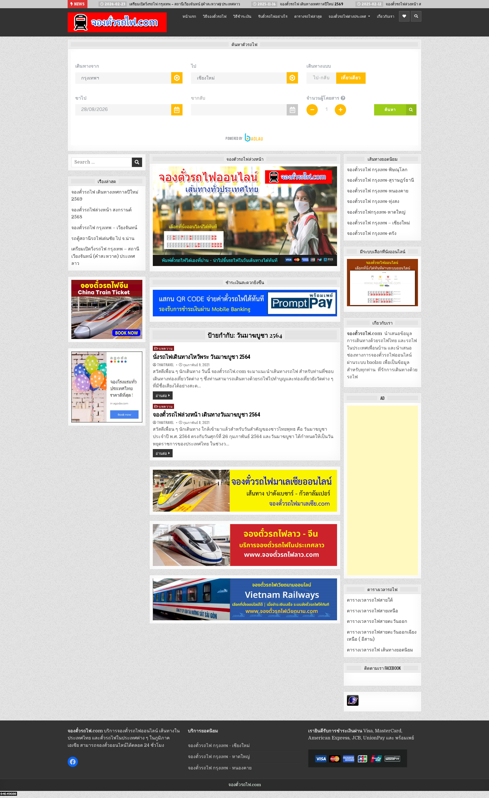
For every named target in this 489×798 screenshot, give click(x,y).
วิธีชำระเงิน (242, 16)
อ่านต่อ (161, 395)
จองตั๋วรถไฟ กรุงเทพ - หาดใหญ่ (219, 756)
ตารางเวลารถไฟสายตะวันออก (377, 621)
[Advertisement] (382, 490)
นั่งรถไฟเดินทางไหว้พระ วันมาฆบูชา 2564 (201, 356)
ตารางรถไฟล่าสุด (308, 16)
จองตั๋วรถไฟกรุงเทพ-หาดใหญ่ (376, 212)
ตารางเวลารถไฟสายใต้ (370, 600)
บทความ (166, 348)
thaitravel (165, 364)
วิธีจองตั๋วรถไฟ (214, 16)
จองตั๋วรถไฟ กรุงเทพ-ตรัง (371, 233)
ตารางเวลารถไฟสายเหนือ (372, 610)
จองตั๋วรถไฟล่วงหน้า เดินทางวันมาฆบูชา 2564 (206, 414)
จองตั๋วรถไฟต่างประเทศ (347, 16)
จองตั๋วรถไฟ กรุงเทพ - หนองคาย (220, 768)
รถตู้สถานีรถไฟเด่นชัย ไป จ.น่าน (102, 238)
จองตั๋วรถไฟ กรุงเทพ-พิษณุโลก (377, 169)
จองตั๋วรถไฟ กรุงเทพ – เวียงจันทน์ (104, 227)
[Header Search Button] (416, 16)
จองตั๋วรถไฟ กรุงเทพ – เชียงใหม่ (378, 223)
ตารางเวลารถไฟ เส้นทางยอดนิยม (380, 650)
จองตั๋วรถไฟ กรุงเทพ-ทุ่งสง (373, 201)
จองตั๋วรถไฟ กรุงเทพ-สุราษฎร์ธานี (380, 180)
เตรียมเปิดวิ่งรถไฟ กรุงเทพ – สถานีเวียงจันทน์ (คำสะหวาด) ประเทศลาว (105, 256)
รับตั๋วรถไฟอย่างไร (273, 16)
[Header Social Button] (404, 16)
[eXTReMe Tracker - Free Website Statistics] (353, 704)
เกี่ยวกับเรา (385, 16)
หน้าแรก (189, 16)
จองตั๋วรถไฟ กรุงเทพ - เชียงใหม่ (219, 745)
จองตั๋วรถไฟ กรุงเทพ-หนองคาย (377, 191)
